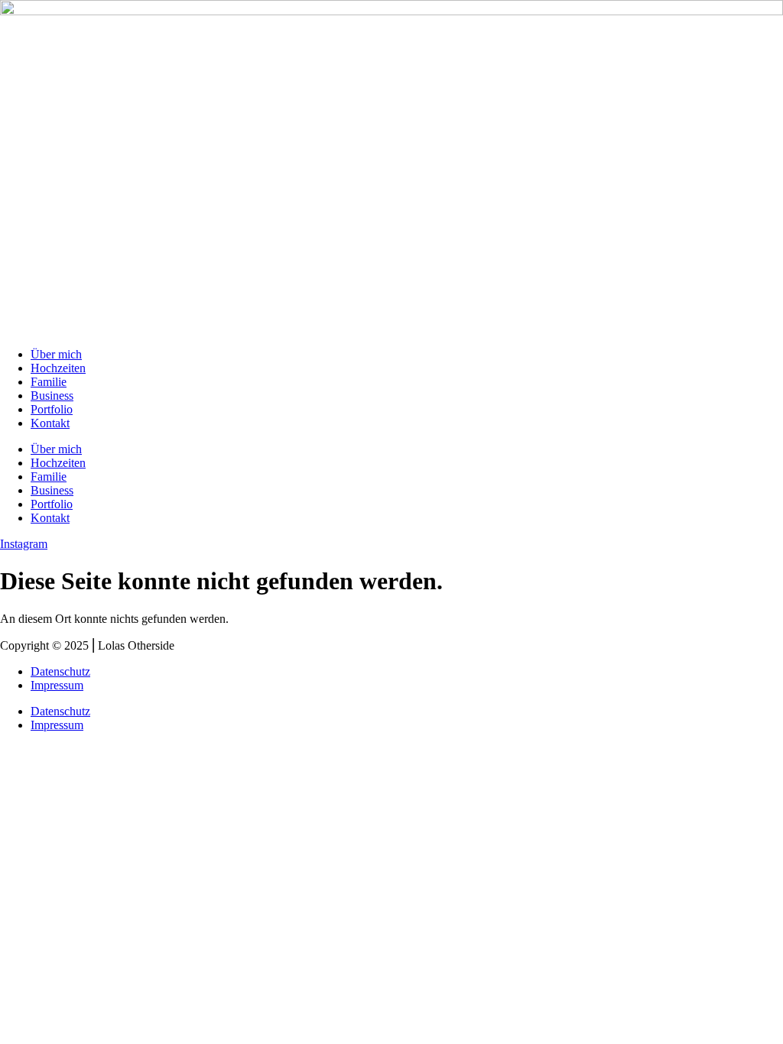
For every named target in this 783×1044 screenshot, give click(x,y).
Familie (49, 381)
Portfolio (52, 409)
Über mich (56, 354)
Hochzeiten (58, 368)
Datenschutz (60, 671)
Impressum (57, 685)
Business (52, 395)
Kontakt (50, 423)
